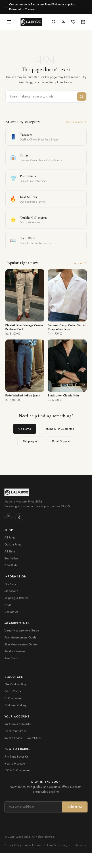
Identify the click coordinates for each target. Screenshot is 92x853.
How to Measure (14, 763)
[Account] (63, 21)
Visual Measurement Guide (21, 630)
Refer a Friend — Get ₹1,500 (22, 738)
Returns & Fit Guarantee (59, 429)
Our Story (10, 584)
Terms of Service (32, 845)
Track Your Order (15, 731)
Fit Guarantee (12, 698)
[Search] (53, 21)
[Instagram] (8, 517)
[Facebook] (19, 517)
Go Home (24, 429)
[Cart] (83, 21)
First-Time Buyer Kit (16, 756)
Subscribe (75, 807)
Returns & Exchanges (57, 845)
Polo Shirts (10, 565)
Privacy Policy (12, 845)
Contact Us (11, 612)
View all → (80, 263)
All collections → (76, 122)
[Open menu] (8, 21)
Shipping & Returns (16, 598)
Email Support (61, 441)
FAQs (7, 605)
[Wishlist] (73, 21)
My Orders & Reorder (17, 724)
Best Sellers (11, 558)
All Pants (9, 537)
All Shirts (9, 551)
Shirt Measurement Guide (20, 644)
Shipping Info (31, 441)
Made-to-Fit (11, 591)
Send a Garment (14, 651)
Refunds (80, 845)
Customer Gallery (15, 705)
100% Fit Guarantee (16, 770)
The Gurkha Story (15, 684)
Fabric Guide (12, 691)
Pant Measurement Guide (20, 637)
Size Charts (11, 658)
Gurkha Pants (12, 544)
